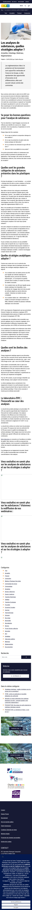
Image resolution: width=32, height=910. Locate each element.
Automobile (8, 620)
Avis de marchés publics (7, 822)
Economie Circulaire (10, 607)
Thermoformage (9, 613)
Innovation (7, 631)
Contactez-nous (15, 728)
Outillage (7, 599)
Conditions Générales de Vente (9, 830)
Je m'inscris (16, 676)
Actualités (12, 13)
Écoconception (9, 647)
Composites (27, 13)
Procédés (7, 605)
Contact (27, 1)
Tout (6, 13)
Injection (7, 610)
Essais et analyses (9, 594)
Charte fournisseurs (6, 826)
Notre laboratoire (5, 439)
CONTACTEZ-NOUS (15, 755)
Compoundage (8, 586)
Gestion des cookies (6, 841)
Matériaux (7, 641)
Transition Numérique (10, 597)
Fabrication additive (10, 639)
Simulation (7, 589)
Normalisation (8, 623)
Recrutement (21, 1)
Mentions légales (5, 834)
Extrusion (7, 615)
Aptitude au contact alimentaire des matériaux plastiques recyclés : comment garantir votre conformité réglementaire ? (16, 700)
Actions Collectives (10, 591)
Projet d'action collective (11, 628)
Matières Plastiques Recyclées (13, 581)
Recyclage (7, 618)
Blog (21, 5)
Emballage (7, 636)
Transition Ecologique (10, 602)
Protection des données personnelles (10, 837)
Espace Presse (5, 814)
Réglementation (9, 644)
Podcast (19, 13)
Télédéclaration (7, 1)
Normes (7, 626)
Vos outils (14, 1)
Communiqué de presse (11, 584)
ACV (6, 634)
